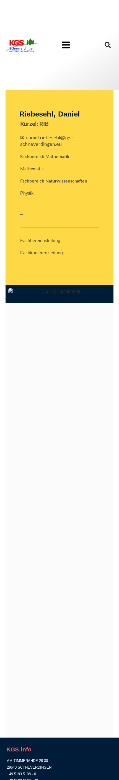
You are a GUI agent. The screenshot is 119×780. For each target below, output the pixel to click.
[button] (108, 45)
